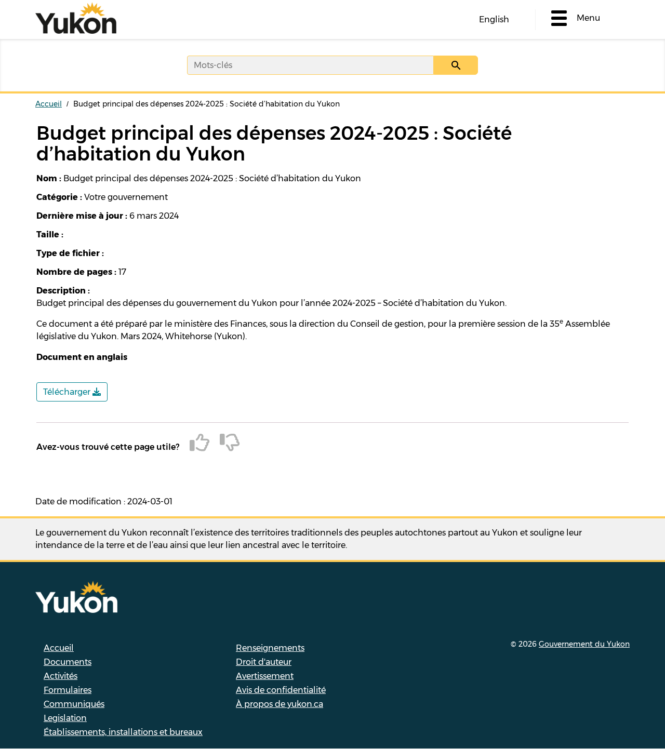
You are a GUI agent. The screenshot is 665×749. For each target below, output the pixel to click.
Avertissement (265, 676)
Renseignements (270, 648)
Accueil (48, 104)
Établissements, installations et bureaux (123, 732)
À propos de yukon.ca (279, 704)
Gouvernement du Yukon (584, 644)
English (494, 19)
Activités (60, 676)
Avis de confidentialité (281, 690)
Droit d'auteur (263, 662)
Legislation (65, 718)
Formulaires (67, 690)
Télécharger (67, 392)
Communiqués (74, 704)
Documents (67, 662)
